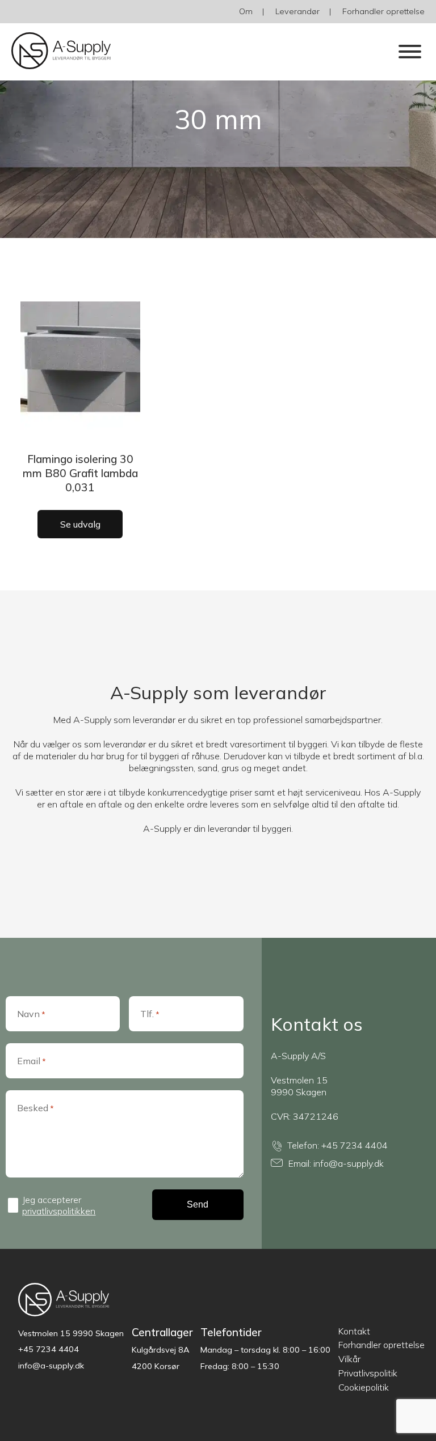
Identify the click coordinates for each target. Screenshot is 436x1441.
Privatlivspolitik (367, 1373)
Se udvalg (80, 524)
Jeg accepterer (58, 1205)
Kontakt (354, 1331)
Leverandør (297, 11)
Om (246, 11)
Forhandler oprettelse (383, 11)
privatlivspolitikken (58, 1211)
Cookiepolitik (363, 1387)
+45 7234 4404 (354, 1145)
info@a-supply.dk (348, 1163)
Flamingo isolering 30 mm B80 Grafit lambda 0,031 (80, 473)
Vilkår (349, 1359)
